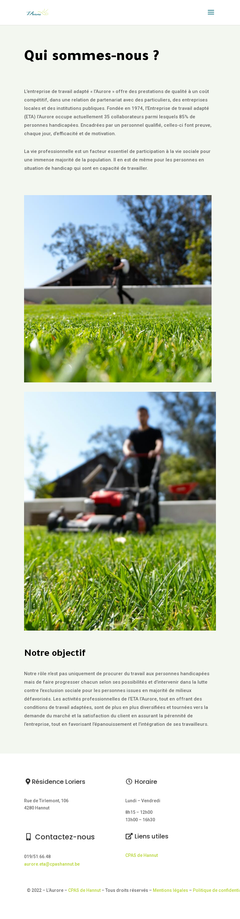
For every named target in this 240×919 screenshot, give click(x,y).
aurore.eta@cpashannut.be (52, 864)
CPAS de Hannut (141, 855)
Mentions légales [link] (171, 890)
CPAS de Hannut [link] (84, 890)
